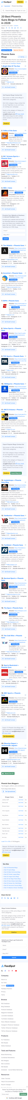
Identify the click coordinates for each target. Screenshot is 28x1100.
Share (2, 28)
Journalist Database (7, 1015)
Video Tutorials (5, 1078)
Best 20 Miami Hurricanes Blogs (12, 872)
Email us (6, 123)
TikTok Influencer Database (9, 1031)
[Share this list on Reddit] (15, 28)
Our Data (4, 982)
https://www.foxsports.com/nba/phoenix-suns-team (18, 360)
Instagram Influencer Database (10, 1025)
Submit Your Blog (6, 50)
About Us (4, 979)
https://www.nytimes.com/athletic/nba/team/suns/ (17, 250)
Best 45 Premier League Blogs (12, 874)
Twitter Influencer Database (9, 1028)
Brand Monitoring (6, 1054)
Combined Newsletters (8, 1057)
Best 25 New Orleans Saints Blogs (13, 881)
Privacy (3, 991)
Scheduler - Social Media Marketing (11, 1070)
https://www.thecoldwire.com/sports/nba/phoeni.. (17, 642)
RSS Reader (4, 1043)
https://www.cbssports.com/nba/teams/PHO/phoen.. (18, 388)
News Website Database (8, 1022)
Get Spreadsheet (8, 736)
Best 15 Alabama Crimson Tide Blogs (13, 887)
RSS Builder (4, 1067)
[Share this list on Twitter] (9, 28)
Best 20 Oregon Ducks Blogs (11, 876)
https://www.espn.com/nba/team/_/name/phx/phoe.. (18, 305)
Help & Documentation (8, 1081)
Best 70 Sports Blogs (9, 869)
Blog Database (5, 1006)
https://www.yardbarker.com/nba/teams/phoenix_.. (18, 520)
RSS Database (5, 1003)
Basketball (7, 6)
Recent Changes (6, 1084)
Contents (16, 25)
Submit (6, 238)
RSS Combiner (5, 1063)
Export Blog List (16, 473)
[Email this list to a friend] (18, 28)
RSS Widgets (5, 1060)
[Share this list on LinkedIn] (12, 28)
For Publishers (5, 1040)
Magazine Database (7, 1012)
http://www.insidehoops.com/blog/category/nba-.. (17, 487)
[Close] (27, 1087)
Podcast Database (6, 1009)
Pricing (20, 2)
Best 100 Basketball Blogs (11, 867)
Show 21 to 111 (9, 773)
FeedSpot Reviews (6, 988)
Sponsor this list (18, 50)
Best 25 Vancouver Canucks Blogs (13, 885)
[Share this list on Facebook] (6, 28)
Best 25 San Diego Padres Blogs (12, 878)
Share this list (6, 895)
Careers (7, 985)
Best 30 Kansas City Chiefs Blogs (12, 883)
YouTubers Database (7, 1019)
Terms (3, 995)
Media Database (6, 1046)
